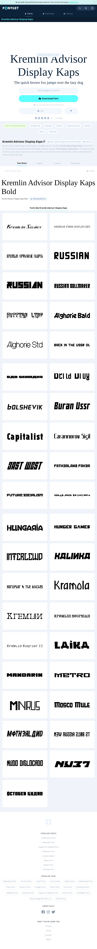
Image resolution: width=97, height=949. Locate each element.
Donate (88, 142)
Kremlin (88, 126)
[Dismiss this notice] (94, 2)
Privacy (48, 926)
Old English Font (83, 893)
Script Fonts (41, 881)
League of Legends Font (48, 847)
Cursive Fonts (26, 881)
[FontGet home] (10, 8)
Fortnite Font (48, 869)
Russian (48, 126)
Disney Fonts (61, 899)
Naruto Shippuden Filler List (40, 899)
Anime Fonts (67, 893)
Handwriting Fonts (86, 881)
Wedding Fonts (12, 893)
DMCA (48, 940)
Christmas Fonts (82, 887)
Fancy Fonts (55, 881)
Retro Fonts (54, 887)
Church (59, 126)
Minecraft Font (49, 842)
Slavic (42, 132)
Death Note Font (48, 838)
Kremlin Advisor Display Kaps (71, 146)
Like (42, 111)
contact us (73, 2)
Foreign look (35, 126)
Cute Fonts (11, 887)
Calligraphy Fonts (9, 881)
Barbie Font (48, 865)
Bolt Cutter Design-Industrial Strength (65, 142)
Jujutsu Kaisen (48, 856)
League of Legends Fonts (48, 893)
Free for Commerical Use (15, 126)
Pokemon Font (48, 851)
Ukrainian (52, 132)
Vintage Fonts (40, 887)
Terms (48, 931)
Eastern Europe (73, 126)
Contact (48, 935)
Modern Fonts (25, 887)
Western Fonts (28, 893)
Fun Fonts (68, 887)
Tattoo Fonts (69, 881)
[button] (86, 8)
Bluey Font (48, 860)
